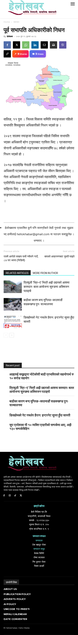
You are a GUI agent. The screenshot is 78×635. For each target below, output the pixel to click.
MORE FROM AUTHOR (45, 273)
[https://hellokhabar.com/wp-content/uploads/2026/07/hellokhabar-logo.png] (31, 9)
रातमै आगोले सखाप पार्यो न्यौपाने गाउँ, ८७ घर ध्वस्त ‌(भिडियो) (21, 258)
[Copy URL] (7, 54)
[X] (16, 45)
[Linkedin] (35, 45)
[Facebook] (7, 45)
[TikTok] (15, 495)
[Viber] (62, 45)
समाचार (16, 21)
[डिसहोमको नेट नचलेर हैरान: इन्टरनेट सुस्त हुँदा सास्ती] (13, 321)
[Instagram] (10, 495)
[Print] (53, 45)
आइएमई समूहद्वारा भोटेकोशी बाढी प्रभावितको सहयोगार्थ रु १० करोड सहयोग (41, 376)
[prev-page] (6, 335)
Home (7, 21)
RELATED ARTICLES (17, 273)
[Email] (44, 45)
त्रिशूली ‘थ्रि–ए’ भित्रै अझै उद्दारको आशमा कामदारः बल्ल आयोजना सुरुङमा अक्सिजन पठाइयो (46, 287)
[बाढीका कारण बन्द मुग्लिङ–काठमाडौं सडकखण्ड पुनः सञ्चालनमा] (13, 304)
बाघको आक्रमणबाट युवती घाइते (59, 256)
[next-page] (11, 335)
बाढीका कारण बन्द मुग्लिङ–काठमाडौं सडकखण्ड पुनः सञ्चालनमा (38, 403)
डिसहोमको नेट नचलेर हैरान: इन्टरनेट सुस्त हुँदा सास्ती (39, 415)
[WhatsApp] (25, 45)
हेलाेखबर (10, 36)
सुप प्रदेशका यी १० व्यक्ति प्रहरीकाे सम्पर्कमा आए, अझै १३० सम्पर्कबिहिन (40, 427)
